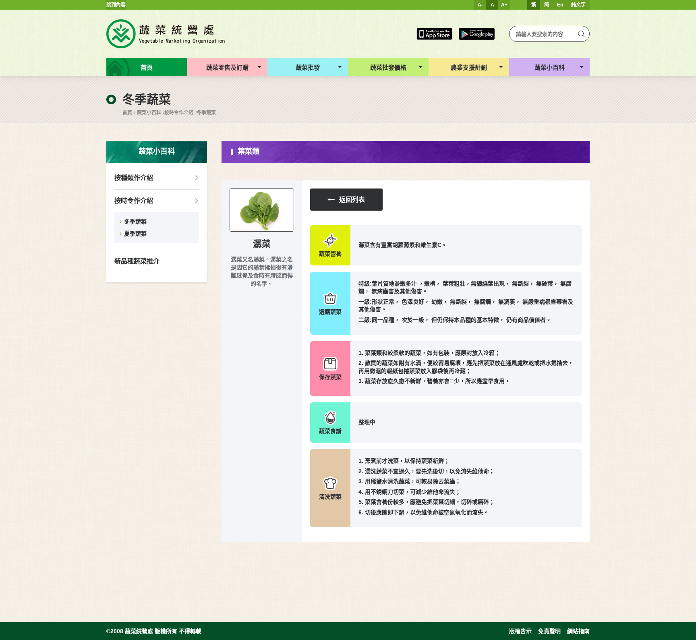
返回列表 (352, 199)
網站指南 (578, 631)
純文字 (578, 5)
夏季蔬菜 (135, 233)
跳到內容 (116, 5)
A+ (504, 5)
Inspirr (40, 637)
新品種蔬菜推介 (137, 261)
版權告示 (520, 631)
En (560, 5)
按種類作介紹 (133, 177)
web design (12, 637)
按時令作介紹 (178, 112)
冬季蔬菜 (206, 112)
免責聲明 (549, 631)
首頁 (127, 112)
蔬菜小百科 (149, 112)
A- (480, 5)
